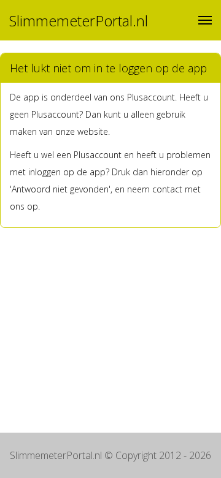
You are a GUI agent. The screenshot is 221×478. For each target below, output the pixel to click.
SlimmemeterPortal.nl (78, 20)
